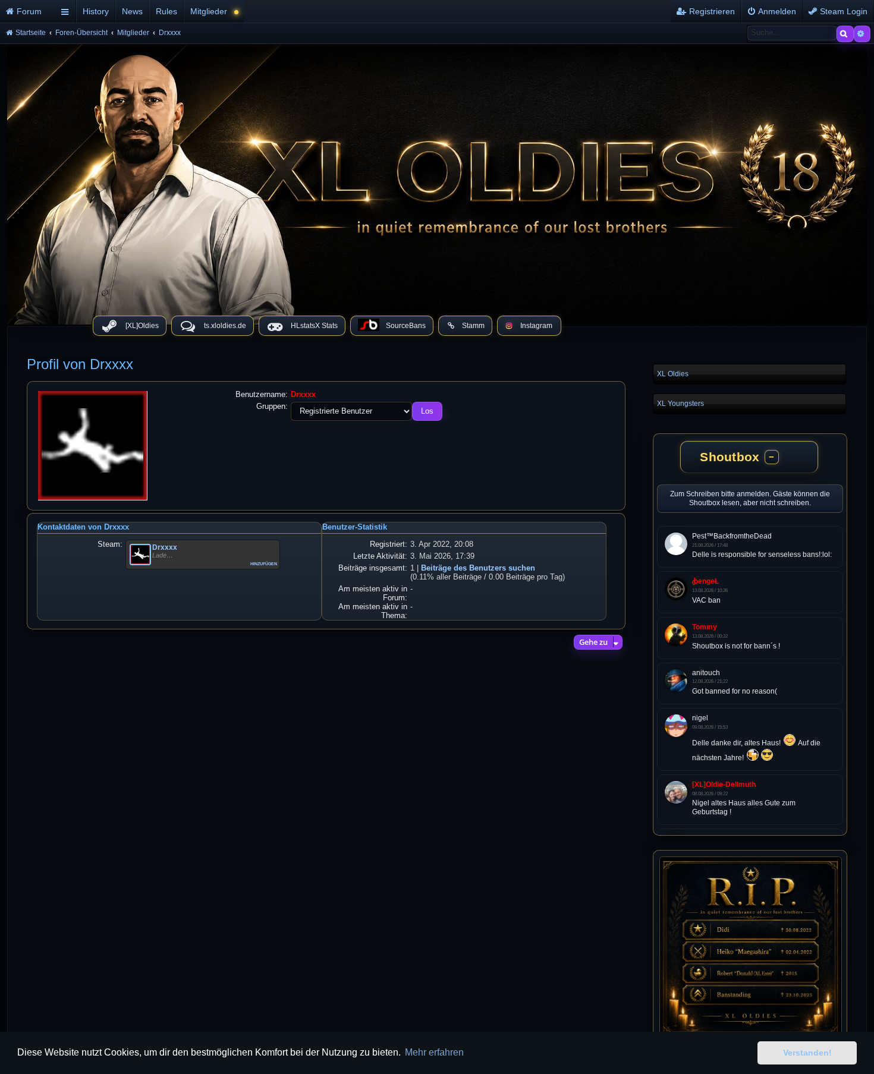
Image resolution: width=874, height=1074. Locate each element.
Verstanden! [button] (807, 1052)
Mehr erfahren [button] (434, 1052)
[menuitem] (28, 11)
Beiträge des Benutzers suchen (478, 567)
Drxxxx (164, 547)
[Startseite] (437, 181)
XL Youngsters (680, 403)
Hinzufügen (263, 563)
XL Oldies (672, 374)
